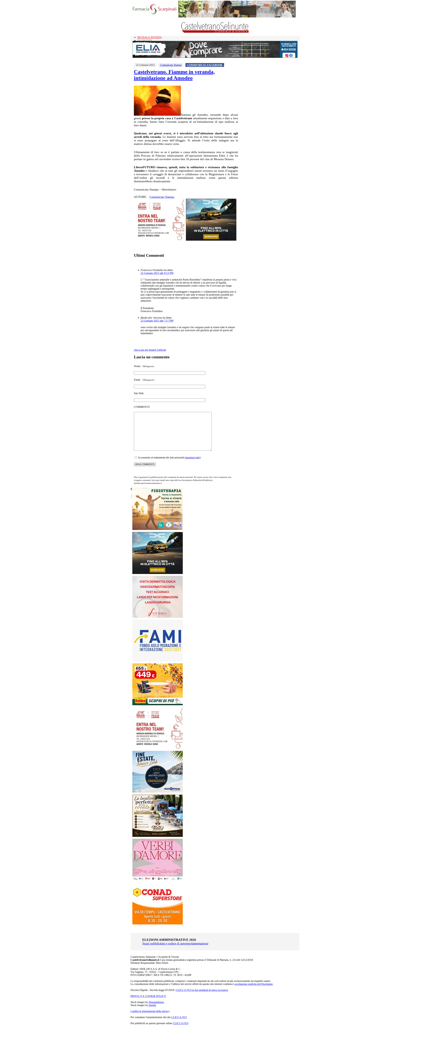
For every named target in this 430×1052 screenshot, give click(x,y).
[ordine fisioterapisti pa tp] (157, 529)
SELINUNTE (144, 40)
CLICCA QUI (179, 1017)
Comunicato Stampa (171, 65)
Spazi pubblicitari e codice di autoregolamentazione (175, 943)
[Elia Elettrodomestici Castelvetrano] (215, 57)
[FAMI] (157, 660)
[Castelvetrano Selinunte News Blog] (215, 32)
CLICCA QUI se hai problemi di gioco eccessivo (202, 990)
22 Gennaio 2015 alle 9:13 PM (157, 273)
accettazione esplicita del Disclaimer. (253, 984)
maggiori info (192, 457)
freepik (152, 1005)
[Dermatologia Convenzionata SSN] (157, 616)
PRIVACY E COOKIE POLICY (148, 996)
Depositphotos (156, 1002)
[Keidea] (157, 704)
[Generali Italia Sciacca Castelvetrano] (159, 239)
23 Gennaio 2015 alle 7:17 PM (157, 320)
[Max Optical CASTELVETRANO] (157, 791)
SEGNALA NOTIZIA (149, 37)
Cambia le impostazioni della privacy (150, 1011)
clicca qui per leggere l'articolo (150, 349)
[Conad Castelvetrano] (157, 923)
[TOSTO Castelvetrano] (157, 836)
